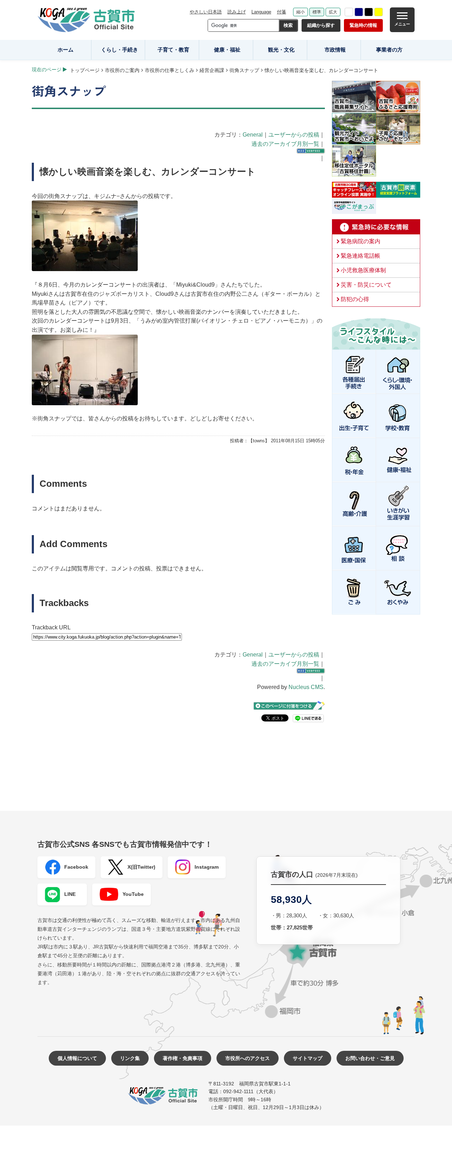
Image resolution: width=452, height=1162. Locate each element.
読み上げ (236, 11)
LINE (70, 894)
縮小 (300, 12)
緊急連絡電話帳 (360, 256)
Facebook (76, 867)
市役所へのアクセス (247, 1058)
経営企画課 (212, 70)
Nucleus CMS (306, 687)
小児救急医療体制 (363, 270)
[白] (349, 12)
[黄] (378, 12)
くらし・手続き (119, 50)
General (253, 135)
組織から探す (321, 25)
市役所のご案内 (122, 70)
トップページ (85, 70)
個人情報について (77, 1058)
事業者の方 (389, 50)
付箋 (281, 11)
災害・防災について (366, 285)
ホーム (65, 50)
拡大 (333, 12)
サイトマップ (307, 1058)
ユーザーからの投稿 (293, 135)
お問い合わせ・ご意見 (370, 1058)
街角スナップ (244, 70)
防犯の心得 (355, 299)
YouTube (133, 894)
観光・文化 (281, 50)
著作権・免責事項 (182, 1058)
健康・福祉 (227, 50)
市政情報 (335, 50)
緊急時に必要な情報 (376, 227)
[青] (359, 12)
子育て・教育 (173, 50)
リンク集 (130, 1058)
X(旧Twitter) (141, 867)
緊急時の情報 (363, 25)
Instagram (207, 867)
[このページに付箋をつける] (289, 706)
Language (261, 11)
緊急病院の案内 (360, 241)
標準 (317, 12)
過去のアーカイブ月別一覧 (285, 144)
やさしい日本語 (206, 11)
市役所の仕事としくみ (169, 70)
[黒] (368, 12)
